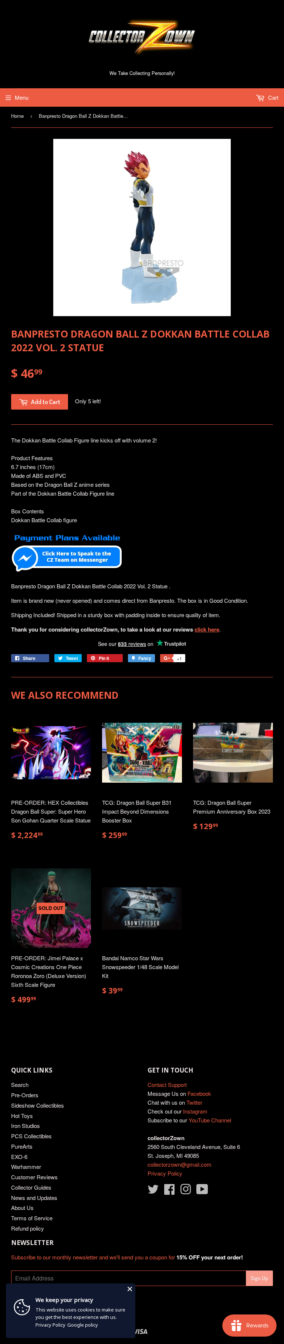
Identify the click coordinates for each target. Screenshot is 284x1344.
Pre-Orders (24, 1095)
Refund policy (27, 1228)
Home (17, 115)
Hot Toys (22, 1115)
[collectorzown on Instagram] (185, 1191)
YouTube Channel (210, 1120)
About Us (22, 1207)
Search (19, 1084)
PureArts (22, 1146)
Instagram (195, 1111)
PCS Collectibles (31, 1136)
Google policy (82, 1324)
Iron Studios (25, 1125)
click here (207, 629)
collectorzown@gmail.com (180, 1164)
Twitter (194, 1102)
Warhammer (26, 1166)
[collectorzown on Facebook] (169, 1191)
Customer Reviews (34, 1177)
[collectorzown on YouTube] (202, 1191)
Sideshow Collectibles (37, 1105)
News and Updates (34, 1197)
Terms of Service (32, 1218)
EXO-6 (19, 1156)
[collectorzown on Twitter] (153, 1191)
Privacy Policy (165, 1173)
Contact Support (167, 1084)
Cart (272, 97)
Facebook (199, 1093)
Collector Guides (31, 1187)
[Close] (129, 1289)
